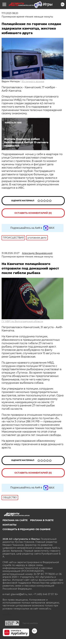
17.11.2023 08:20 (10, 13)
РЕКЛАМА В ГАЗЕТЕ (42, 520)
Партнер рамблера (30, 623)
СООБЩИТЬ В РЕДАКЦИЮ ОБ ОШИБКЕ (26, 529)
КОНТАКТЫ (9, 524)
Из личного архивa (33, 81)
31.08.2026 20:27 (10, 253)
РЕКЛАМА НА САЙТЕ (15, 520)
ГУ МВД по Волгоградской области (22, 321)
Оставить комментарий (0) (33, 212)
